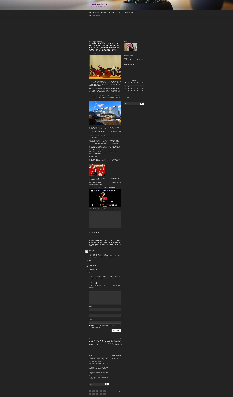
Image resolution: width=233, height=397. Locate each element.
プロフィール (120, 12)
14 (140, 88)
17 (128, 90)
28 (140, 92)
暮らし (99, 232)
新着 (90, 12)
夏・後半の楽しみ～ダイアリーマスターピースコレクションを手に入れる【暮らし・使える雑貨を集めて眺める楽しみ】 (98, 377)
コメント (91, 290)
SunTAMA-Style (98, 4)
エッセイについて (112, 12)
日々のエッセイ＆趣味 (94, 232)
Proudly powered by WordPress (118, 391)
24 (128, 92)
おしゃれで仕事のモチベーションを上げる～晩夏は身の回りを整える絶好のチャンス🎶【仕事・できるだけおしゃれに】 (98, 368)
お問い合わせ (116, 358)
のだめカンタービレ (115, 88)
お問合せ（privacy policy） (130, 12)
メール (91, 312)
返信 (90, 260)
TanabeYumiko (99, 41)
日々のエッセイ (96, 12)
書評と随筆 (103, 12)
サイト (90, 319)
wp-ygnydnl (91, 250)
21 (140, 90)
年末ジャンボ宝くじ (111, 82)
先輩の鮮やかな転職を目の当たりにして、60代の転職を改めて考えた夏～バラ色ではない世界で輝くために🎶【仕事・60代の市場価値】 (98, 360)
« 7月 (128, 97)
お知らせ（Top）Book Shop (94, 15)
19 (134, 90)
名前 (90, 306)
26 (134, 92)
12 (134, 88)
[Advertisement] (116, 26)
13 (137, 88)
